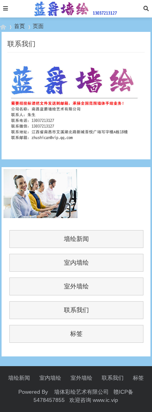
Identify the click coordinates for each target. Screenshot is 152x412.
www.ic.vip (105, 400)
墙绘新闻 (76, 239)
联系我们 (76, 310)
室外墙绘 (76, 286)
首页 (19, 26)
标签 (76, 333)
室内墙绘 (76, 262)
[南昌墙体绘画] (3, 26)
